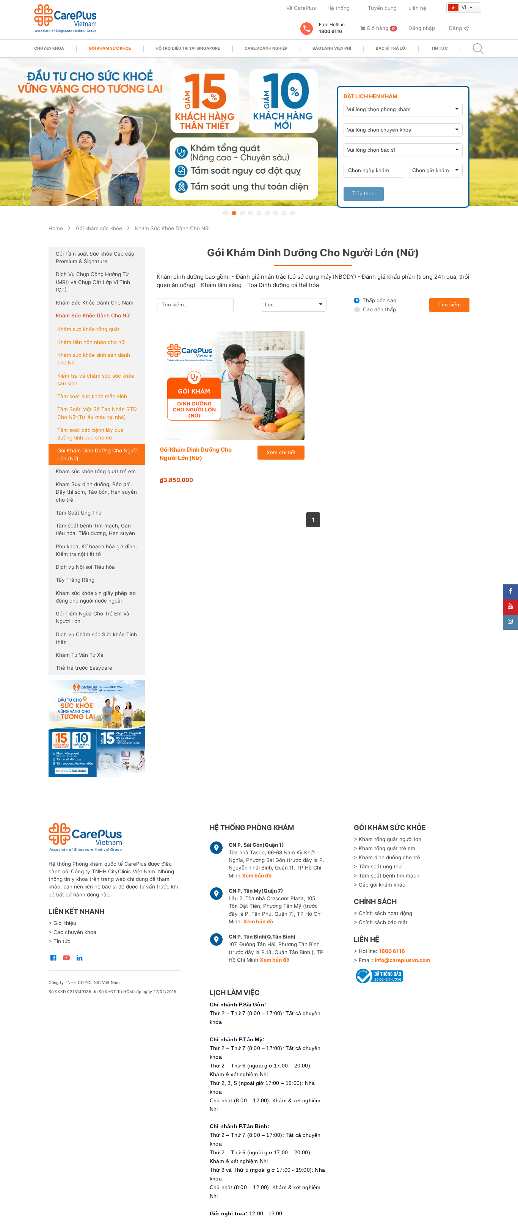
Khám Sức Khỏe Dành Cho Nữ (93, 315)
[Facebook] (510, 592)
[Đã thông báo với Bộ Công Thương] (378, 974)
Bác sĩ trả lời (391, 48)
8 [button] (284, 213)
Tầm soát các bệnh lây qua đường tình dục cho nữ (90, 434)
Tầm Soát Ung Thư (79, 513)
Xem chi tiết (281, 452)
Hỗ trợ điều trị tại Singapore (187, 48)
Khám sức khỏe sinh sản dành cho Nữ (93, 359)
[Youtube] (510, 607)
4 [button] (250, 213)
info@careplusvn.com (402, 960)
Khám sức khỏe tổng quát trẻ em (96, 471)
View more (97, 728)
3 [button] (242, 213)
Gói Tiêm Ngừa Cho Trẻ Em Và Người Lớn (92, 617)
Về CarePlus (301, 8)
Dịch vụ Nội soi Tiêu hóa (85, 567)
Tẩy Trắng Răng (75, 580)
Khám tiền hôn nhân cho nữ (90, 342)
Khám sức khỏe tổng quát (88, 329)
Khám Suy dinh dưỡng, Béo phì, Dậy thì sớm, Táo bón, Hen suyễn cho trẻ (96, 492)
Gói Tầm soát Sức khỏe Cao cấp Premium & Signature (95, 257)
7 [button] (275, 213)
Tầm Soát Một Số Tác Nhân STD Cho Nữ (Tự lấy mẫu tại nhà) (97, 413)
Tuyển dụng (382, 8)
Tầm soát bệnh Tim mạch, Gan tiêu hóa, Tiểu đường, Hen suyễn (95, 529)
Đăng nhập (421, 28)
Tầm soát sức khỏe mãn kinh (92, 396)
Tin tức (439, 48)
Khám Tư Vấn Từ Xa (80, 655)
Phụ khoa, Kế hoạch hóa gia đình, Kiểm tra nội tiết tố (96, 550)
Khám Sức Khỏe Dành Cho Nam (94, 303)
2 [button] (234, 213)
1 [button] (225, 213)
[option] (259, 132)
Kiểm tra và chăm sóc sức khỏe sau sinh (95, 379)
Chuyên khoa (49, 48)
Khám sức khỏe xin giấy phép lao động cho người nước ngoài (96, 597)
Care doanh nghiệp (266, 48)
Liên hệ (417, 8)
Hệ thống (338, 8)
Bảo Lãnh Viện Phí (331, 48)
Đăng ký (459, 28)
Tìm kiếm (449, 305)
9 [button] (292, 213)
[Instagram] (510, 622)
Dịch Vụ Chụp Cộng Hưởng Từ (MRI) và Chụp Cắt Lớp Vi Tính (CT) (93, 282)
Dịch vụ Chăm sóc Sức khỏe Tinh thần (96, 638)
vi (464, 7)
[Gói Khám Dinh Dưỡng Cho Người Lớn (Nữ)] (232, 385)
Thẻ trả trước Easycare (84, 668)
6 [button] (267, 213)
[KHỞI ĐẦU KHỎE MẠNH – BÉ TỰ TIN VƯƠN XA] (259, 132)
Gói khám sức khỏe (110, 48)
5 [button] (259, 213)
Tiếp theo (363, 193)
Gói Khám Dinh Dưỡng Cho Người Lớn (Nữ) (97, 454)
